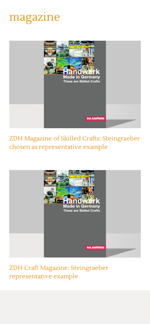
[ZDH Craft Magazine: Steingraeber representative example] (75, 214)
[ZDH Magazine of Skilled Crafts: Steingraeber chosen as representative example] (75, 84)
